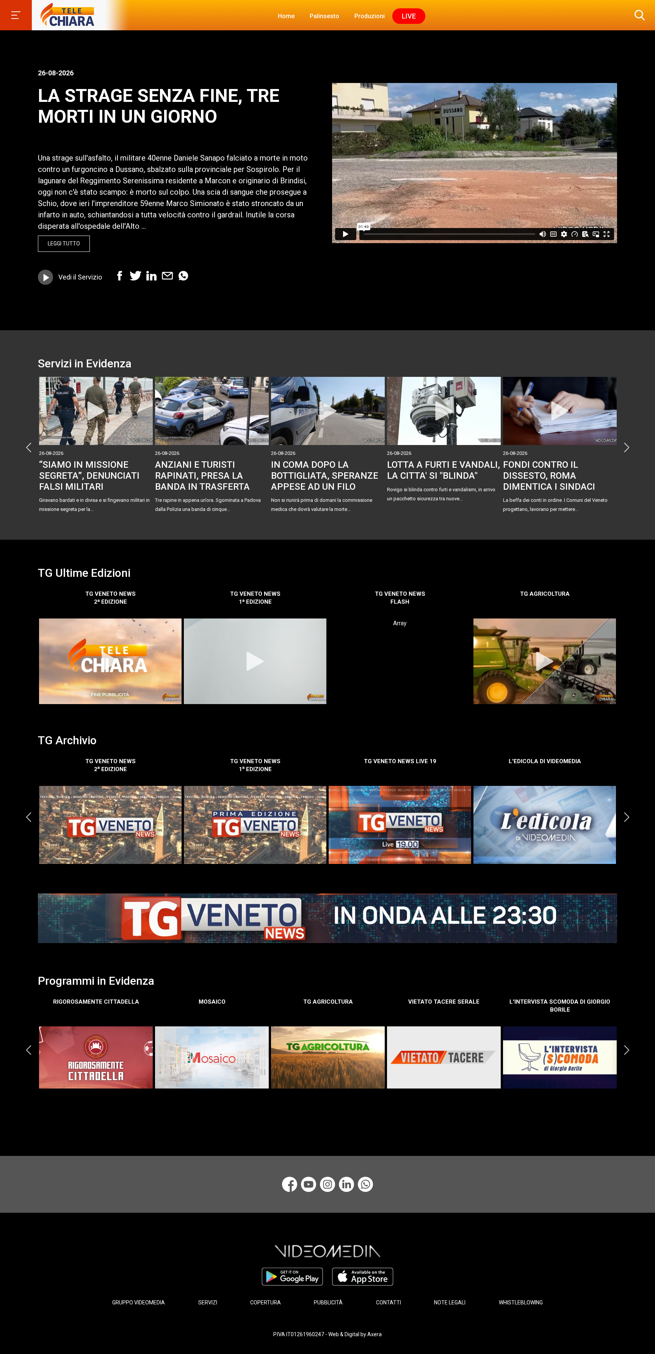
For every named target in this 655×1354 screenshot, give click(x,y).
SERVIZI (207, 1302)
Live (409, 16)
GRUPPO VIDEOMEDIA (138, 1302)
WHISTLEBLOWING (521, 1302)
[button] (638, 15)
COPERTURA (265, 1302)
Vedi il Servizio (80, 277)
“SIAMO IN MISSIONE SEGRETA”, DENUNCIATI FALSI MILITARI (89, 475)
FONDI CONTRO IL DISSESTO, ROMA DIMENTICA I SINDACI (549, 475)
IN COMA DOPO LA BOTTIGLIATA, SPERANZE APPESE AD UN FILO (324, 475)
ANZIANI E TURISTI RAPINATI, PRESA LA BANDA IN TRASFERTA (202, 475)
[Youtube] (308, 1184)
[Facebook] (289, 1184)
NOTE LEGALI (449, 1302)
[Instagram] (327, 1184)
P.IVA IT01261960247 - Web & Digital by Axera (327, 1334)
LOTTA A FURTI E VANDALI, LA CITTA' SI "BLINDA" (443, 470)
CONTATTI (388, 1302)
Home (286, 16)
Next (626, 447)
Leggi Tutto (64, 244)
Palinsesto (324, 16)
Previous (28, 447)
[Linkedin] (346, 1184)
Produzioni (369, 16)
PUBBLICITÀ (328, 1302)
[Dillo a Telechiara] (365, 1184)
